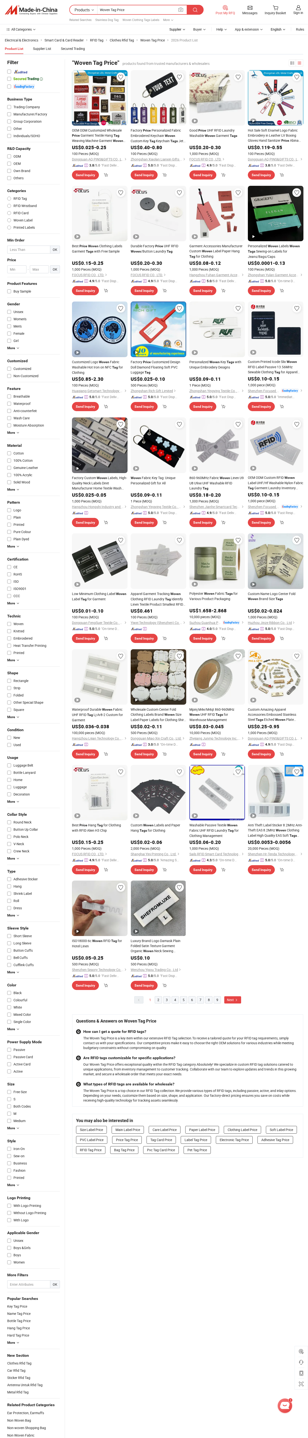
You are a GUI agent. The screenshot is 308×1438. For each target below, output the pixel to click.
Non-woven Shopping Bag (26, 1427)
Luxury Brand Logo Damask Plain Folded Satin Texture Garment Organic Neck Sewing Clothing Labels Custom (155, 946)
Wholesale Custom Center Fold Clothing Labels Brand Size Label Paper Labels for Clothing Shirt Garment (158, 714)
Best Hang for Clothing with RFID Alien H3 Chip (96, 828)
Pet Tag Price (197, 1150)
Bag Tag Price (124, 1150)
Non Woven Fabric (20, 1435)
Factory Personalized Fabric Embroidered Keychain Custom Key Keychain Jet (157, 136)
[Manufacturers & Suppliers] (31, 10)
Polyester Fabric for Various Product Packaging (213, 596)
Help (219, 29)
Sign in (298, 12)
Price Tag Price (127, 1139)
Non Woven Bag (19, 1420)
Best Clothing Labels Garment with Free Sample (97, 249)
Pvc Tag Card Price (161, 1150)
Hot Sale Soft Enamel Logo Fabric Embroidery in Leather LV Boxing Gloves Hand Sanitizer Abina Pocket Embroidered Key (275, 135)
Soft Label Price (281, 1129)
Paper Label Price (202, 1129)
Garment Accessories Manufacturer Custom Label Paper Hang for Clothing (216, 251)
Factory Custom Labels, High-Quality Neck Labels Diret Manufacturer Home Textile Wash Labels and (99, 483)
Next (231, 999)
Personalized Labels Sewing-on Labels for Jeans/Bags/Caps (274, 251)
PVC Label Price (91, 1139)
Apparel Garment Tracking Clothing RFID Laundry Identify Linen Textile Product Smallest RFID (157, 599)
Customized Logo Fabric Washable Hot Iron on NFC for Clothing (97, 367)
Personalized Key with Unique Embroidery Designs (215, 364)
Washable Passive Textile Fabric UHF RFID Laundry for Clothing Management (214, 830)
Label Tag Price (196, 1139)
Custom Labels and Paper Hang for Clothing (155, 828)
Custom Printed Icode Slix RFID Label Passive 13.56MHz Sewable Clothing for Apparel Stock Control (272, 367)
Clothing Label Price (242, 1129)
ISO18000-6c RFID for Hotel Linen (97, 943)
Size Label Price (91, 1129)
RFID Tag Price (91, 1150)
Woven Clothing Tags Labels (140, 20)
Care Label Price (165, 1129)
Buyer (197, 29)
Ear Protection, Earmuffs (25, 1413)
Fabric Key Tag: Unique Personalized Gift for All (153, 480)
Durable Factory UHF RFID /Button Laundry (154, 249)
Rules (300, 29)
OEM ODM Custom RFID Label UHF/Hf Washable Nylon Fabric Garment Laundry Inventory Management (275, 483)
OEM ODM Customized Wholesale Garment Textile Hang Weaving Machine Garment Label (97, 135)
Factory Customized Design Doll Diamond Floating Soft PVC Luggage (155, 367)
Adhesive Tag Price (275, 1139)
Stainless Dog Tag (107, 20)
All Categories (21, 29)
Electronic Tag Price (234, 1139)
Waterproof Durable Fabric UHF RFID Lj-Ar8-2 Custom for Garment (97, 714)
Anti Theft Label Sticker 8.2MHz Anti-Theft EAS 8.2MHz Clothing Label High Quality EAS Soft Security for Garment (275, 830)
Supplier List (42, 48)
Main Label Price (128, 1129)
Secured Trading (73, 48)
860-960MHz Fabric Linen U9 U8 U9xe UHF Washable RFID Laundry (216, 482)
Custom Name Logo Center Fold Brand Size (271, 596)
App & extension (247, 29)
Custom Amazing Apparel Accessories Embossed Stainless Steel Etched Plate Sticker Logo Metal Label (272, 714)
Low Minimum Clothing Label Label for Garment (99, 596)
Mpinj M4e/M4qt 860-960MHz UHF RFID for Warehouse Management (211, 714)
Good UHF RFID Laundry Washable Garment (213, 133)
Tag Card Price (161, 1139)
